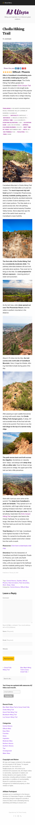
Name (8, 631)
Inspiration (6, 738)
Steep (8, 585)
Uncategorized (7, 751)
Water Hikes (6, 753)
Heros (4, 736)
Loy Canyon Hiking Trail (10, 717)
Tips (4, 748)
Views (13, 585)
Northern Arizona (8, 743)
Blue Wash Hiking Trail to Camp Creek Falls (25, 670)
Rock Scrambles (24, 583)
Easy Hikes (6, 731)
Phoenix (5, 583)
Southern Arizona (8, 746)
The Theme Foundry (21, 812)
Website (5, 649)
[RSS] (20, 816)
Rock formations (13, 583)
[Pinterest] (18, 816)
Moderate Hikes (7, 741)
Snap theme (12, 812)
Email (8, 640)
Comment (6, 598)
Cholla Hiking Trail (8, 710)
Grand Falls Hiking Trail (7, 669)
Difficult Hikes (25, 587)
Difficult (25, 581)
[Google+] (15, 816)
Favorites (5, 733)
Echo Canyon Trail (24, 85)
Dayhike (19, 581)
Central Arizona (11, 581)
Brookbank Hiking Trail (10, 714)
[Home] (17, 11)
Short (4, 585)
